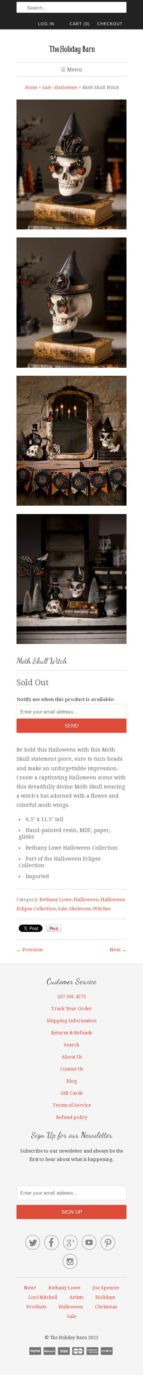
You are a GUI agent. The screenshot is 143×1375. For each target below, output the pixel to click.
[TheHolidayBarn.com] (71, 48)
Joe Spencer (106, 1287)
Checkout (110, 24)
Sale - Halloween (59, 87)
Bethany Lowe (56, 899)
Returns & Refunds (71, 1032)
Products (36, 1307)
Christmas (106, 1307)
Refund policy (71, 1117)
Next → (118, 949)
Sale (62, 908)
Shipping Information (71, 1020)
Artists (76, 1297)
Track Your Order (71, 1008)
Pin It (53, 928)
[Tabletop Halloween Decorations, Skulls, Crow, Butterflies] (71, 580)
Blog (71, 1081)
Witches (101, 908)
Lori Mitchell (42, 1297)
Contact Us (71, 1069)
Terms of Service (71, 1105)
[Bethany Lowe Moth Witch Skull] (71, 304)
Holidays (105, 1297)
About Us (72, 1057)
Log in (46, 24)
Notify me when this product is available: (65, 699)
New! (30, 1287)
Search (71, 1045)
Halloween (86, 899)
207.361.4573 (71, 996)
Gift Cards (71, 1093)
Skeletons (80, 908)
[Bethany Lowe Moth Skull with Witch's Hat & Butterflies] (71, 166)
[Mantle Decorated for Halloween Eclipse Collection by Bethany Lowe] (71, 442)
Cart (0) (80, 24)
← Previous (29, 949)
